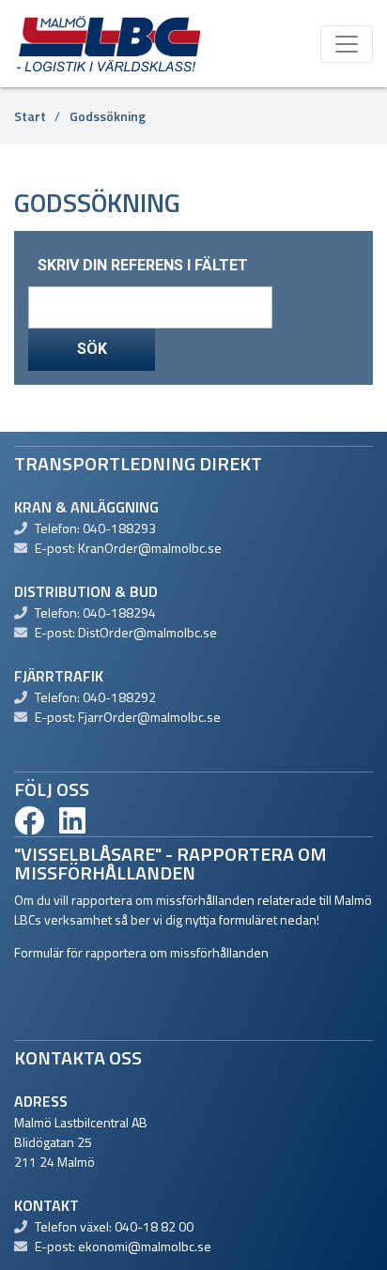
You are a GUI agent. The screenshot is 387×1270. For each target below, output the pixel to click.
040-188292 (119, 697)
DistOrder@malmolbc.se (147, 632)
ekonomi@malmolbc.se (144, 1246)
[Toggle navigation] (346, 44)
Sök (92, 349)
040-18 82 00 (154, 1226)
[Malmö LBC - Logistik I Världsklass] (109, 42)
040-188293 (119, 528)
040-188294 (119, 612)
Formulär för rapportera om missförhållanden (141, 952)
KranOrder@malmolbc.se (150, 548)
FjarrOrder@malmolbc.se (149, 717)
